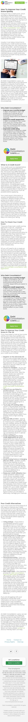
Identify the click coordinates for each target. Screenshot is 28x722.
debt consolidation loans (11, 28)
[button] (14, 158)
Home (9, 640)
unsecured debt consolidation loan (13, 387)
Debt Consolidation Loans (9, 705)
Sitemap (20, 642)
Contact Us (17, 640)
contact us (21, 628)
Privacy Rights (10, 642)
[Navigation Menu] (26, 2)
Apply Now (19, 3)
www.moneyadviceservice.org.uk (14, 701)
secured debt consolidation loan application (14, 267)
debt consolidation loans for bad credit (13, 573)
